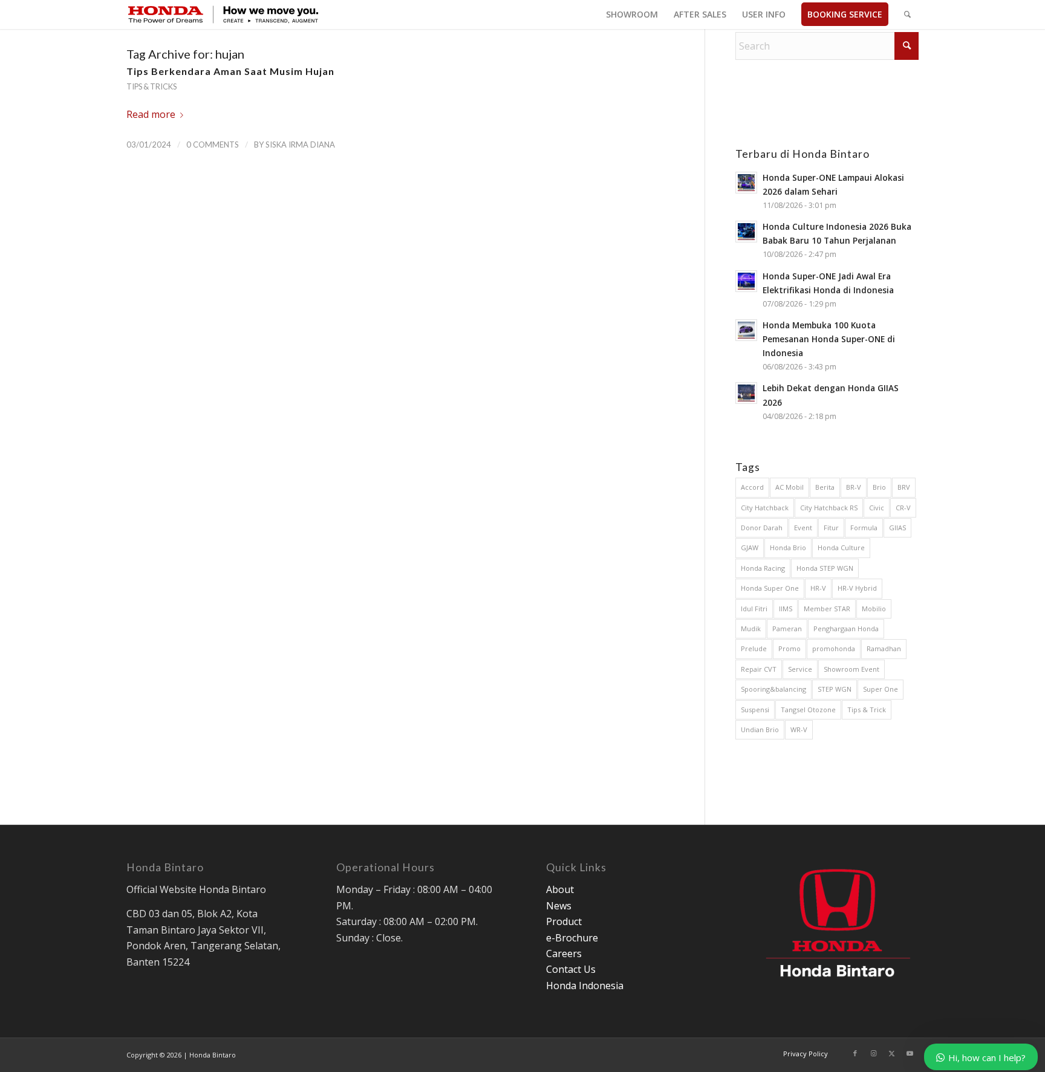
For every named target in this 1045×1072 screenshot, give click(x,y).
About (560, 889)
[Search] (907, 14)
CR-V (903, 507)
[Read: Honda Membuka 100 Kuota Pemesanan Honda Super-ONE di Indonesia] (746, 330)
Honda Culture (841, 547)
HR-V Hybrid (857, 588)
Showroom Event (851, 669)
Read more (150, 114)
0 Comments (212, 144)
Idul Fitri (754, 608)
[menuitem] (632, 14)
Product (564, 921)
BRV (903, 487)
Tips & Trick (866, 709)
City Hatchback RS (829, 507)
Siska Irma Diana (300, 144)
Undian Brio (760, 729)
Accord (752, 487)
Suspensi (755, 709)
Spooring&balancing (773, 689)
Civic (876, 507)
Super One (880, 689)
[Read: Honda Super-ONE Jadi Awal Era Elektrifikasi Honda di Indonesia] (746, 281)
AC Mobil (789, 487)
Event (803, 527)
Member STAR (827, 608)
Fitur (831, 527)
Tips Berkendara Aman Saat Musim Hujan (230, 71)
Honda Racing (763, 568)
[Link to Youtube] (909, 1053)
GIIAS (897, 527)
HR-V (818, 588)
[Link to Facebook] (855, 1053)
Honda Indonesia (584, 985)
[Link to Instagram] (873, 1053)
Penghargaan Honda (846, 628)
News (558, 905)
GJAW (749, 547)
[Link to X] (891, 1053)
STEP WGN (834, 689)
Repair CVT (758, 669)
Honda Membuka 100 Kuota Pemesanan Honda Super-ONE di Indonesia (829, 339)
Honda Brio (788, 547)
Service (800, 669)
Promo (789, 648)
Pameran (787, 628)
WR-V (798, 729)
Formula (863, 527)
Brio (879, 487)
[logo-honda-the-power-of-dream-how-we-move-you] (223, 14)
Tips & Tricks (151, 86)
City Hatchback (765, 507)
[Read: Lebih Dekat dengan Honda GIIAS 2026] (746, 393)
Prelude (754, 648)
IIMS (785, 608)
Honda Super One (770, 588)
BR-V (853, 487)
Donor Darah (762, 527)
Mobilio (874, 608)
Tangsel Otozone (808, 709)
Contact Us (571, 969)
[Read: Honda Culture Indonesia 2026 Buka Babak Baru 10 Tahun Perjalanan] (746, 231)
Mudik (751, 628)
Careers (564, 953)
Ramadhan (884, 648)
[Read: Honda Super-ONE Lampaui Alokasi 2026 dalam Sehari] (746, 182)
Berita (825, 487)
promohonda (833, 648)
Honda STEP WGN (824, 568)
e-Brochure (572, 937)
